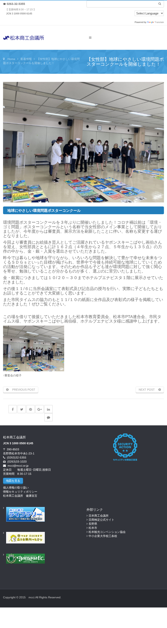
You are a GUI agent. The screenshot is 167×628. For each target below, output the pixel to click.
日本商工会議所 (99, 515)
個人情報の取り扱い (16, 487)
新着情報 (26, 59)
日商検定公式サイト (101, 519)
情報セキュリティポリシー (20, 491)
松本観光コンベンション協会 (107, 531)
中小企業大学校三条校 (103, 536)
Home (11, 59)
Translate (159, 22)
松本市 (93, 527)
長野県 (93, 523)
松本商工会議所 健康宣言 (20, 495)
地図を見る (13, 480)
